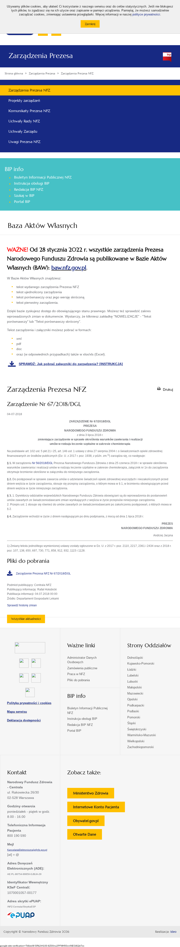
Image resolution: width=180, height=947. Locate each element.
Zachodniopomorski (140, 747)
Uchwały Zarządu (22, 131)
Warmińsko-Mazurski (141, 735)
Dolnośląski (135, 657)
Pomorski (133, 717)
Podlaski (133, 711)
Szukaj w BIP (24, 195)
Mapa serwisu (17, 711)
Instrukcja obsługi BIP (31, 183)
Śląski (131, 723)
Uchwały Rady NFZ (24, 121)
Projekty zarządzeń (24, 100)
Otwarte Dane (87, 836)
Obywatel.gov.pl (89, 822)
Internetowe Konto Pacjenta (99, 808)
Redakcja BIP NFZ (28, 189)
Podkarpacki (135, 705)
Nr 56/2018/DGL (42, 463)
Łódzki (131, 669)
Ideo (173, 932)
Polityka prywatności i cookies (29, 703)
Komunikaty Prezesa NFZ (29, 110)
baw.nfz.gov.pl (68, 267)
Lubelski (133, 675)
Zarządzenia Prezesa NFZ (29, 90)
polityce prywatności (146, 14)
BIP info (14, 169)
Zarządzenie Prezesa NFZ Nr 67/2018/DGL (43, 573)
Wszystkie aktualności (26, 619)
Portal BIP (22, 201)
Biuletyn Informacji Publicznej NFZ (42, 177)
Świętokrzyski (136, 729)
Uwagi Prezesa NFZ (24, 141)
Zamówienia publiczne (82, 668)
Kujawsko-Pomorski (140, 663)
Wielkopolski (135, 741)
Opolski (132, 699)
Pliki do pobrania (78, 680)
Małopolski (134, 687)
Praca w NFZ (76, 674)
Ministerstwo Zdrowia (93, 794)
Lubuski (132, 681)
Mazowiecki (135, 693)
